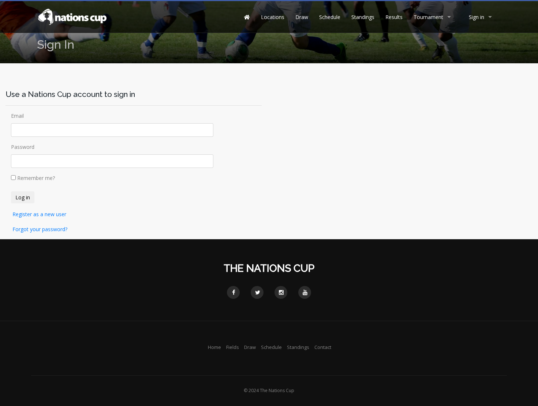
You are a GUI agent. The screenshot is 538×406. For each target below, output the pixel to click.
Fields (232, 347)
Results (394, 17)
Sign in (476, 17)
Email (17, 115)
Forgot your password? (39, 229)
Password (22, 146)
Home (214, 347)
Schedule (329, 17)
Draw (301, 17)
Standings (362, 17)
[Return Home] (72, 16)
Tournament (428, 17)
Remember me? (36, 177)
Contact (322, 347)
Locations (272, 17)
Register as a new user (39, 214)
